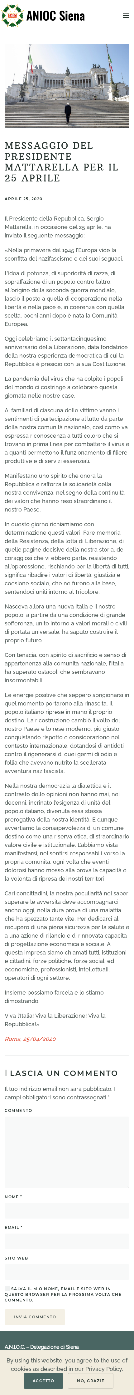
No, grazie (90, 1380)
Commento (18, 1110)
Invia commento (35, 1317)
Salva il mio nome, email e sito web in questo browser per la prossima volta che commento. (63, 1294)
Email (14, 1227)
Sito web (16, 1258)
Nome (13, 1196)
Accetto (44, 1380)
